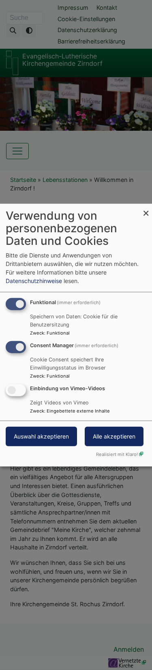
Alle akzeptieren (114, 435)
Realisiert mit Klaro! (117, 454)
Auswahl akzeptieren (41, 435)
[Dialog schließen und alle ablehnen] (146, 209)
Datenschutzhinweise (34, 280)
